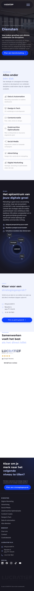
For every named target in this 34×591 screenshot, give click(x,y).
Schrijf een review (10, 363)
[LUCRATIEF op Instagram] (11, 563)
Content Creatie (6, 514)
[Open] (28, 5)
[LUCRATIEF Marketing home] (17, 578)
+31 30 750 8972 (9, 312)
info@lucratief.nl (10, 304)
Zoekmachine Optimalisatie (11, 511)
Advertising (5, 504)
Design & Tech (6, 517)
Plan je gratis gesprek (16, 320)
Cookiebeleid (6, 538)
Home (5, 21)
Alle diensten (6, 523)
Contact (4, 534)
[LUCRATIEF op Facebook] (7, 563)
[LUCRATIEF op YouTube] (20, 563)
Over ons (4, 531)
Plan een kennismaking (14, 53)
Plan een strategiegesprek (17, 487)
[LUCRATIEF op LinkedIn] (2, 563)
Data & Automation (8, 520)
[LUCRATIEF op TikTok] (16, 563)
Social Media (5, 508)
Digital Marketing (7, 501)
